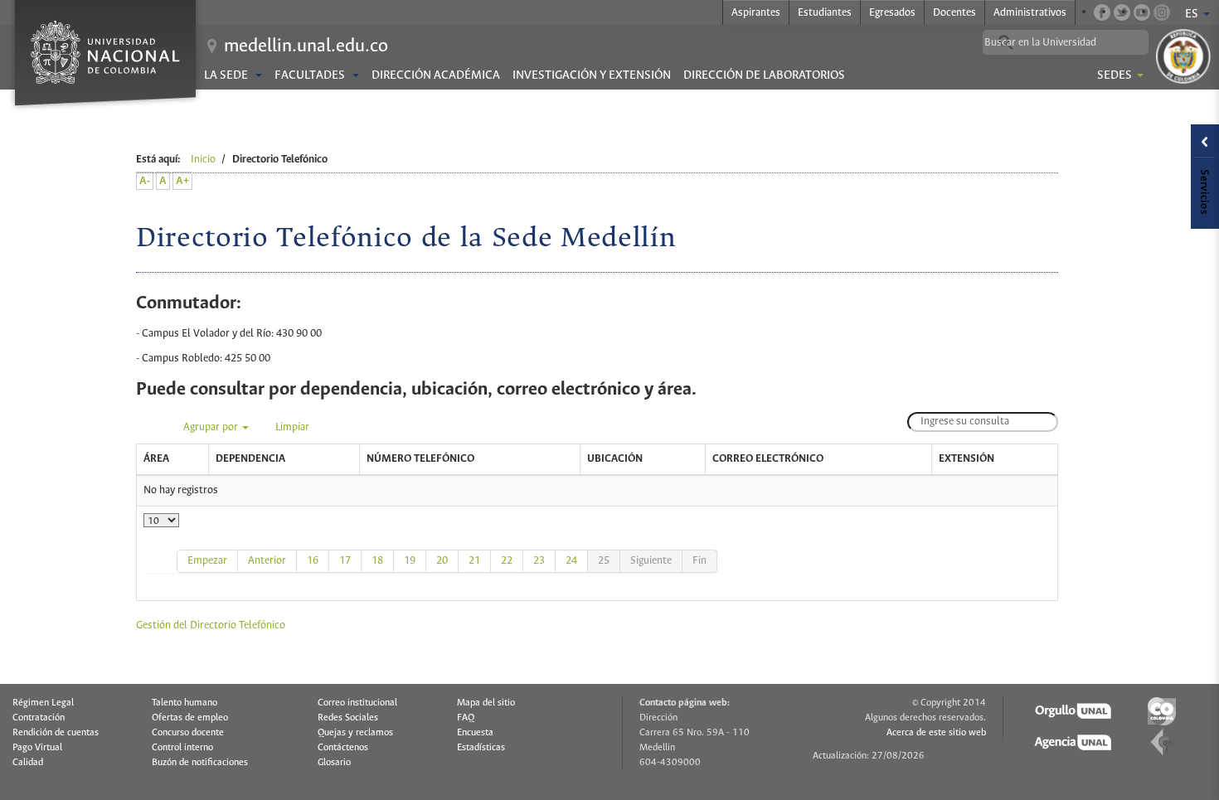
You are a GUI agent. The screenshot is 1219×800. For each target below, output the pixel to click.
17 (345, 561)
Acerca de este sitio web (936, 733)
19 (409, 561)
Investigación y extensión (591, 75)
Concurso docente (188, 733)
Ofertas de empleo (190, 718)
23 (539, 561)
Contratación (38, 718)
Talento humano (184, 703)
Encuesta (475, 733)
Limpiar (292, 427)
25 (604, 561)
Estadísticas (481, 748)
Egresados (892, 13)
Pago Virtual (37, 748)
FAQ (465, 718)
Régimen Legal (43, 703)
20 (442, 561)
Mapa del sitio (486, 703)
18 (377, 561)
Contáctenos (343, 748)
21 (474, 561)
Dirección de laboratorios (764, 75)
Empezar (207, 561)
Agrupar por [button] (211, 427)
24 (571, 561)
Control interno (182, 748)
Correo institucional (357, 703)
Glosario (334, 763)
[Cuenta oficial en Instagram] (1161, 12)
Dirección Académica (436, 75)
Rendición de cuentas (55, 733)
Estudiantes (825, 13)
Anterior (267, 561)
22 (506, 561)
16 (312, 561)
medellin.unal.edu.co (306, 46)
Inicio (203, 159)
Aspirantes (755, 13)
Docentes (954, 13)
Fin (699, 561)
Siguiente (651, 561)
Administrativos (1029, 13)
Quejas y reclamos (355, 733)
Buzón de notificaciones (200, 763)
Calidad (27, 763)
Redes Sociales (348, 718)
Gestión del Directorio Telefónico (210, 625)
